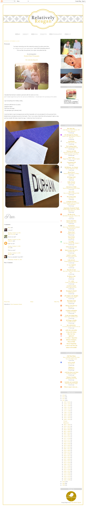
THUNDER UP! (71, 302)
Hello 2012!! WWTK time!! (71, 316)
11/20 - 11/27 (67, 409)
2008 (63, 485)
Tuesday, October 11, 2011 (14, 246)
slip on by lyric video (71, 297)
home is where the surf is (71, 250)
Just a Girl (71, 191)
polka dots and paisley (71, 330)
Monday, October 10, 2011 (14, 232)
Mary (9, 227)
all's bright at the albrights (71, 295)
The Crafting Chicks (71, 146)
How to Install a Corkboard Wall (71, 193)
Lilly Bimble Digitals (76, 502)
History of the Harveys (71, 305)
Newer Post (7, 301)
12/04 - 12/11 (67, 407)
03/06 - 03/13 (67, 464)
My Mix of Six (71, 214)
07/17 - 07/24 (67, 438)
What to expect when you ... (71, 387)
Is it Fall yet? (71, 363)
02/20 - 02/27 (67, 467)
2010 (63, 481)
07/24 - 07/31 (67, 436)
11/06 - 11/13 (67, 412)
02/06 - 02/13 (67, 471)
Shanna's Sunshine (71, 377)
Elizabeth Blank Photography (31, 56)
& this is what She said (71, 345)
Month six (71, 277)
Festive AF (71, 178)
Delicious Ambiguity (71, 339)
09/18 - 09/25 (67, 426)
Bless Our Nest (71, 334)
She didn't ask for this (71, 142)
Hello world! (71, 163)
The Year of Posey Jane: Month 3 (71, 243)
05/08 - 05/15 (67, 452)
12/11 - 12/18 (67, 405)
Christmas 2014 (71, 251)
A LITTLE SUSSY (71, 286)
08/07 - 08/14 (67, 433)
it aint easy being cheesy (71, 315)
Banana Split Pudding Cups (71, 147)
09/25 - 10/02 (67, 424)
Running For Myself (71, 291)
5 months (71, 266)
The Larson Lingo (71, 196)
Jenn (9, 247)
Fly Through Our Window (71, 135)
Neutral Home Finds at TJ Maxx (71, 173)
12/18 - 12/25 (67, 404)
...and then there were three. (71, 372)
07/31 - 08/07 (67, 435)
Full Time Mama (71, 356)
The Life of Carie (71, 269)
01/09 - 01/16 (67, 478)
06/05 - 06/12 (67, 448)
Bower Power (71, 172)
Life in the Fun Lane (71, 246)
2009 (63, 483)
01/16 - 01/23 (67, 476)
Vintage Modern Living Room (71, 261)
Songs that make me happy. (71, 383)
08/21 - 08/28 (67, 431)
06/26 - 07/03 (67, 443)
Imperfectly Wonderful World (71, 208)
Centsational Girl (71, 162)
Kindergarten (71, 368)
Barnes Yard (71, 232)
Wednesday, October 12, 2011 (15, 259)
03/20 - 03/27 (67, 461)
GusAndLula (71, 225)
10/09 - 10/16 (67, 419)
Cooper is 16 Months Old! (71, 282)
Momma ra (71, 367)
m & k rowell (71, 362)
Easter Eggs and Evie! (71, 287)
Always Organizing (71, 343)
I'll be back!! (71, 292)
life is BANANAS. (71, 325)
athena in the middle (71, 347)
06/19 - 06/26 (67, 445)
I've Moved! (71, 238)
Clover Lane (71, 157)
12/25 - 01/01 (67, 402)
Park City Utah (71, 183)
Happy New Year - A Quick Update (71, 158)
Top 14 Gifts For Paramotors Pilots (71, 188)
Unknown (10, 241)
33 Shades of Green (71, 201)
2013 (63, 397)
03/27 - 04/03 (67, 459)
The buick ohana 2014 (71, 256)
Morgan (10, 254)
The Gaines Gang (71, 300)
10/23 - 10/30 (67, 416)
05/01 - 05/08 (67, 454)
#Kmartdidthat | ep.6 (71, 222)
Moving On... (71, 307)
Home (31, 301)
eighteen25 (71, 336)
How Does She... (71, 128)
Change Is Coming (71, 312)
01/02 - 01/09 (67, 480)
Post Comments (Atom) (16, 304)
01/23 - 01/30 (67, 474)
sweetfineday (71, 141)
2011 (63, 400)
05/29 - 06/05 (67, 450)
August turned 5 (71, 233)
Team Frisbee (71, 237)
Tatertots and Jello (71, 151)
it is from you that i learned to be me (71, 326)
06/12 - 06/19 (67, 447)
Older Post (56, 301)
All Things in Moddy (71, 320)
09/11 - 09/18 (67, 428)
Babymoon (66, 423)
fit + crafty (71, 281)
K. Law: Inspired (71, 265)
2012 (63, 398)
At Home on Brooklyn (71, 310)
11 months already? (71, 321)
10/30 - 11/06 (67, 414)
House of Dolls (71, 341)
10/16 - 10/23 (67, 417)
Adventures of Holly (71, 187)
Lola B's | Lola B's (71, 255)
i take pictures (71, 260)
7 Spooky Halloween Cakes (71, 168)
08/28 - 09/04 (67, 429)
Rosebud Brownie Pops (71, 378)
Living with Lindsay (71, 332)
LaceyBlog (71, 241)
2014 (63, 395)
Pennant (7, 44)
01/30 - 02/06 (67, 473)
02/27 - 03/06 (67, 466)
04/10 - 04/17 (67, 455)
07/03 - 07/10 (67, 442)
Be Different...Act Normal (71, 167)
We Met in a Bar (71, 276)
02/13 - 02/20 (67, 469)
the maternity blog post (32, 60)
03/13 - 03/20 (67, 462)
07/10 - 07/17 (67, 440)
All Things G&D (71, 177)
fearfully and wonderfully (71, 382)
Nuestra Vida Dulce (71, 220)
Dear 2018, (71, 198)
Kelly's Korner (71, 182)
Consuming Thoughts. (71, 373)
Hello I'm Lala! (11, 234)
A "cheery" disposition (71, 338)
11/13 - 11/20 (67, 410)
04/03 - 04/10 (67, 457)
